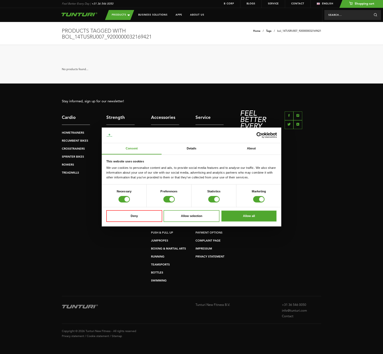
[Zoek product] (375, 15)
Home (256, 31)
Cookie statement (98, 336)
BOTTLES (157, 272)
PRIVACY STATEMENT (209, 256)
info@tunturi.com (294, 310)
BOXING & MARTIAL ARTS (168, 248)
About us (197, 15)
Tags (268, 31)
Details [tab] (191, 148)
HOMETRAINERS (73, 132)
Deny (134, 216)
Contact (297, 4)
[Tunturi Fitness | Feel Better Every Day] (79, 14)
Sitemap (117, 336)
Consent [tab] (132, 148)
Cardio (69, 117)
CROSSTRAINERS (73, 148)
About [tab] (251, 148)
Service (273, 4)
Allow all (249, 216)
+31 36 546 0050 (102, 3)
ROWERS (68, 164)
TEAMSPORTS (160, 264)
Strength (115, 117)
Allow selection (191, 216)
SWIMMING (159, 280)
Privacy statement (73, 336)
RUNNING (157, 256)
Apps (179, 15)
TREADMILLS (70, 172)
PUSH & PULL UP (162, 232)
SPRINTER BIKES (73, 156)
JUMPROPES (159, 240)
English (327, 4)
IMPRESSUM (203, 248)
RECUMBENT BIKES (75, 140)
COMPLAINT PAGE (208, 240)
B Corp (229, 4)
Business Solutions (153, 15)
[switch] (169, 199)
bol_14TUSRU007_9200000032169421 (299, 31)
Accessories (163, 117)
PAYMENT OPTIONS (208, 232)
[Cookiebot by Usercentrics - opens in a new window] (259, 135)
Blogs (251, 4)
